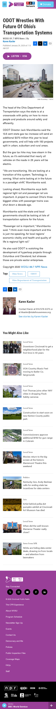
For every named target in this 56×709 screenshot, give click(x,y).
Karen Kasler (9, 41)
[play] (4, 705)
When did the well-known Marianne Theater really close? (36, 529)
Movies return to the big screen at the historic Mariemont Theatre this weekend (35, 461)
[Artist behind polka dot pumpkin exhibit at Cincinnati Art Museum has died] (12, 505)
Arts (25, 499)
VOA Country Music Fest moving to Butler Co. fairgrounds (35, 371)
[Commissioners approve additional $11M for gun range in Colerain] (12, 435)
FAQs (8, 665)
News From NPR (30, 543)
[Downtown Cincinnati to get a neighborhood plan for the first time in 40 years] (12, 347)
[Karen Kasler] (9, 306)
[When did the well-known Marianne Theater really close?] (12, 527)
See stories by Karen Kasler (33, 316)
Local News (28, 342)
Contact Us (11, 635)
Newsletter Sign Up (14, 623)
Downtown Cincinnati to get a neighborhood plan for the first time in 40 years (38, 349)
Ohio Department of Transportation (29, 280)
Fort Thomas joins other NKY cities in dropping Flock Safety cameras (37, 393)
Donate (47, 4)
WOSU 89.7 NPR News (34, 266)
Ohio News (17, 274)
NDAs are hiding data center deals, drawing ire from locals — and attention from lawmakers (38, 552)
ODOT (34, 274)
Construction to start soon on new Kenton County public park (38, 416)
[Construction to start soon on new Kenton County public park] (12, 413)
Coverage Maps (13, 659)
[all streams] (52, 705)
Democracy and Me (14, 641)
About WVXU (11, 611)
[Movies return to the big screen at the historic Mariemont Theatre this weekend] (12, 457)
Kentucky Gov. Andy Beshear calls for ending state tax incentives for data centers (37, 485)
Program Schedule (14, 617)
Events (9, 629)
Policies (9, 647)
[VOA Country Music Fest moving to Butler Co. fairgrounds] (12, 369)
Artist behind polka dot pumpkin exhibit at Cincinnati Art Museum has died (37, 507)
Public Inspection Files (16, 653)
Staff (8, 671)
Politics (26, 477)
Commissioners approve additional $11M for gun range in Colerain (38, 438)
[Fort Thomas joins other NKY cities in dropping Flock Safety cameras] (12, 391)
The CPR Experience (15, 605)
